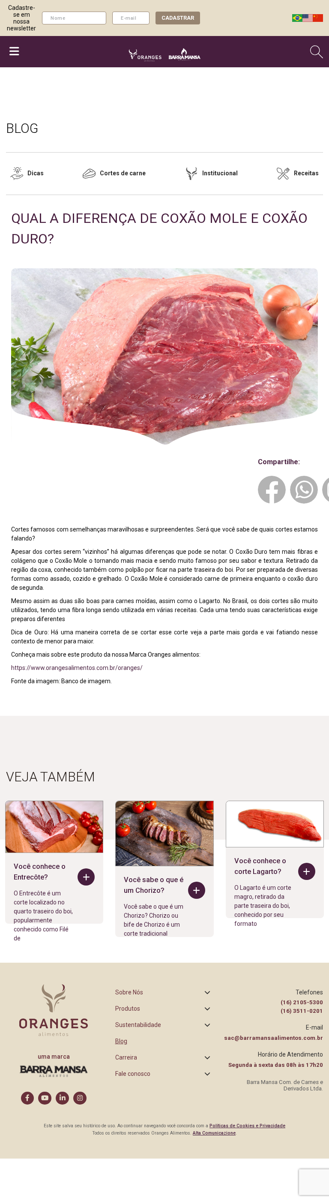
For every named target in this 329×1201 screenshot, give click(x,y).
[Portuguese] (297, 18)
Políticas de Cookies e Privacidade (247, 1126)
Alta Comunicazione (214, 1133)
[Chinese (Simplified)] (318, 18)
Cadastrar (178, 18)
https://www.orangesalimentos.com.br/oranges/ (77, 667)
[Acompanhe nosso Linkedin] (62, 1098)
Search (318, 51)
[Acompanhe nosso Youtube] (44, 1098)
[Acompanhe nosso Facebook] (27, 1098)
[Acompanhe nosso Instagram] (80, 1098)
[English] (307, 18)
